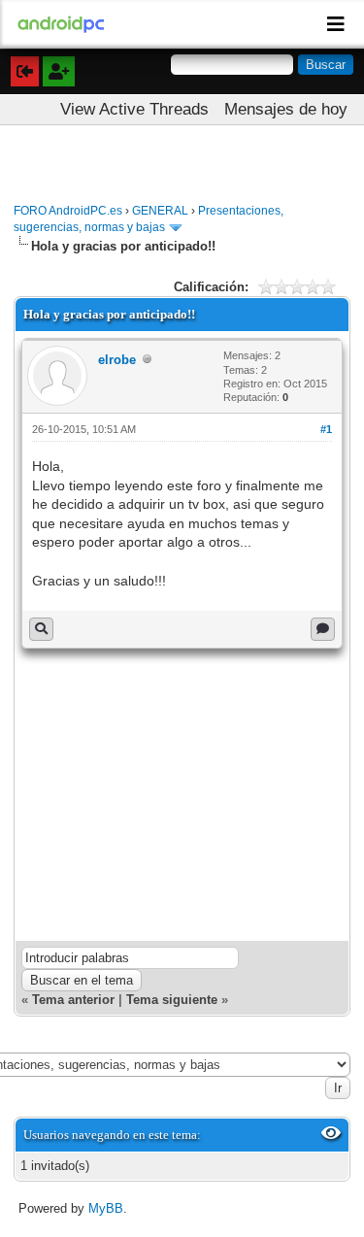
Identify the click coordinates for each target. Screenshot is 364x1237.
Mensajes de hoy (285, 109)
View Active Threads (134, 109)
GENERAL (160, 210)
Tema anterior (73, 999)
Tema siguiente (171, 999)
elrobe (117, 359)
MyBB (105, 1208)
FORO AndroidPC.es (68, 210)
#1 (326, 429)
